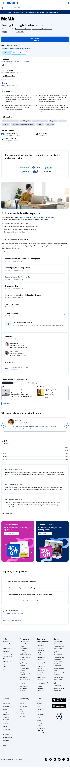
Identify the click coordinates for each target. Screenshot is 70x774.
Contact (39, 717)
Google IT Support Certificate (25, 658)
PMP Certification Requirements (58, 678)
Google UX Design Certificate (24, 669)
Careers (5, 709)
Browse (9, 8)
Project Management (8, 664)
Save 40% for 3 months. (50, 12)
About (4, 701)
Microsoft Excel (7, 661)
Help (38, 712)
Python (4, 667)
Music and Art (31, 8)
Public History (50, 124)
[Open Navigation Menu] (3, 3)
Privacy (39, 709)
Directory (39, 723)
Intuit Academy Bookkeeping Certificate (24, 688)
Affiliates (39, 726)
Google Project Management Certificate (24, 664)
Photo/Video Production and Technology (23, 124)
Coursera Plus (6, 715)
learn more (18, 620)
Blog (21, 709)
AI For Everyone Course (41, 654)
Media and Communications (10, 121)
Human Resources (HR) (7, 657)
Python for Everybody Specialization (40, 688)
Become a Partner (7, 737)
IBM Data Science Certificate (24, 683)
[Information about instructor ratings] (15, 339)
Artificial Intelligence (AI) (8, 645)
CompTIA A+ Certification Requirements (58, 653)
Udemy (4, 746)
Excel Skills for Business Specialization (41, 668)
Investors (39, 704)
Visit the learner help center (15, 614)
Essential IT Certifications (57, 665)
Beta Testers (23, 706)
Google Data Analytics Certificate (25, 654)
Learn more (27, 48)
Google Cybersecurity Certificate (23, 648)
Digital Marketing (7, 654)
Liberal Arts (6, 124)
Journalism (62, 121)
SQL (4, 669)
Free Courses (6, 743)
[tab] (7, 383)
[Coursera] (12, 3)
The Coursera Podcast (23, 713)
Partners (22, 704)
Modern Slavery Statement (41, 729)
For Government (7, 732)
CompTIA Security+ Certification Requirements (59, 659)
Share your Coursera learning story (59, 689)
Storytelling (53, 121)
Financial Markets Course (41, 674)
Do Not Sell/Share (41, 733)
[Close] (65, 12)
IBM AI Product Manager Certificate (25, 678)
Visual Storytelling (25, 121)
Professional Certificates (6, 718)
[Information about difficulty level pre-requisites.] (17, 72)
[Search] (56, 3)
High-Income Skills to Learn (59, 669)
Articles (39, 720)
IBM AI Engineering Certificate (25, 674)
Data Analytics (6, 651)
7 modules (5, 59)
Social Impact (6, 740)
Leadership (6, 706)
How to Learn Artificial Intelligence (60, 674)
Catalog (5, 712)
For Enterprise (6, 729)
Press (38, 701)
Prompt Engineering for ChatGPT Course (42, 683)
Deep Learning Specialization (41, 663)
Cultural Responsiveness (40, 121)
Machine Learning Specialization (41, 678)
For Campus (6, 735)
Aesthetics (40, 124)
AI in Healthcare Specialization (41, 658)
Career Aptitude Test (60, 644)
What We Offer (6, 704)
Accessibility (40, 715)
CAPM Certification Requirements (59, 647)
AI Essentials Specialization (40, 645)
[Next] (66, 425)
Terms (38, 706)
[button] (27, 32)
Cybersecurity (6, 648)
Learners (22, 701)
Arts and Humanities (19, 8)
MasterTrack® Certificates (6, 723)
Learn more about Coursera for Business (17, 163)
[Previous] (3, 425)
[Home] (2, 8)
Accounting (6, 641)
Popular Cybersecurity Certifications (58, 684)
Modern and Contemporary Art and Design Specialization (35, 217)
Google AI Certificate (25, 644)
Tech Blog (22, 716)
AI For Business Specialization (41, 649)
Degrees (5, 726)
